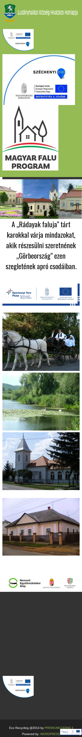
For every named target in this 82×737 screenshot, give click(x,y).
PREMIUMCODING (58, 728)
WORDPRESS (50, 734)
